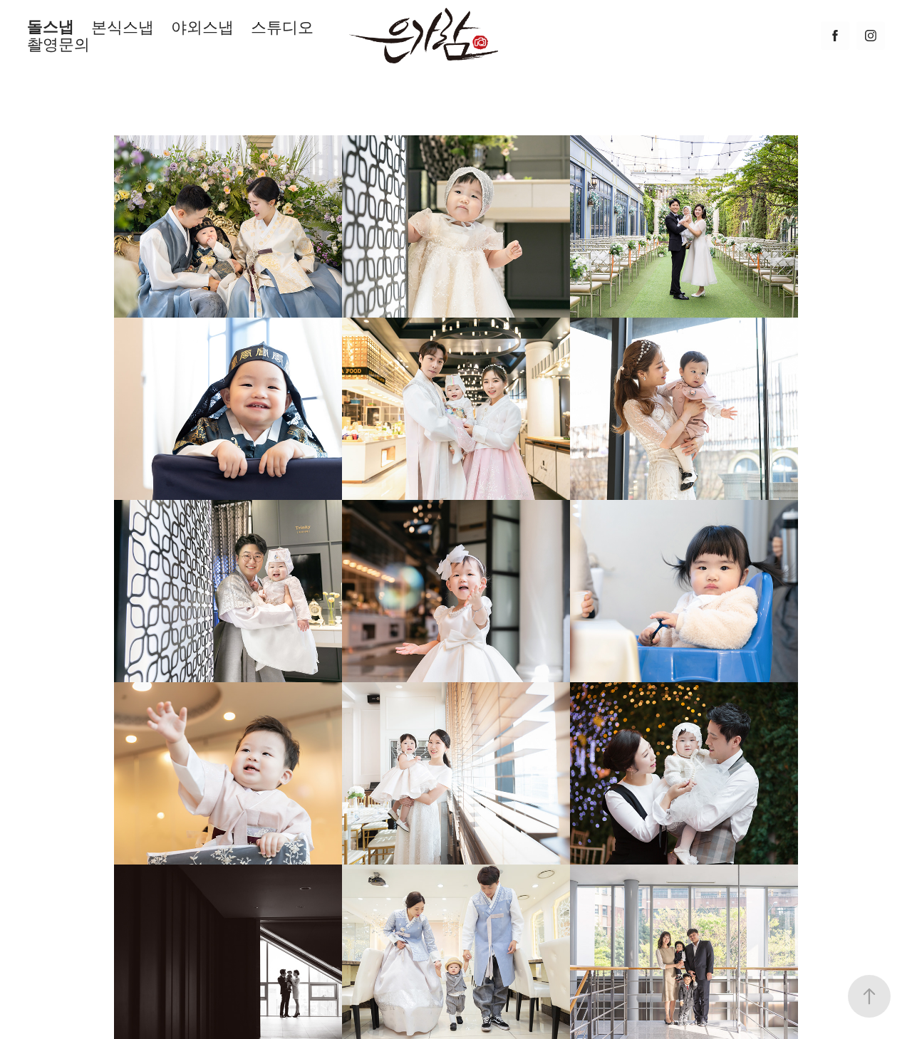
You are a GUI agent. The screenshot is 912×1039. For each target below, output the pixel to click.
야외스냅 (202, 27)
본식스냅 (122, 27)
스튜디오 (282, 27)
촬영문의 (58, 44)
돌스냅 (50, 26)
